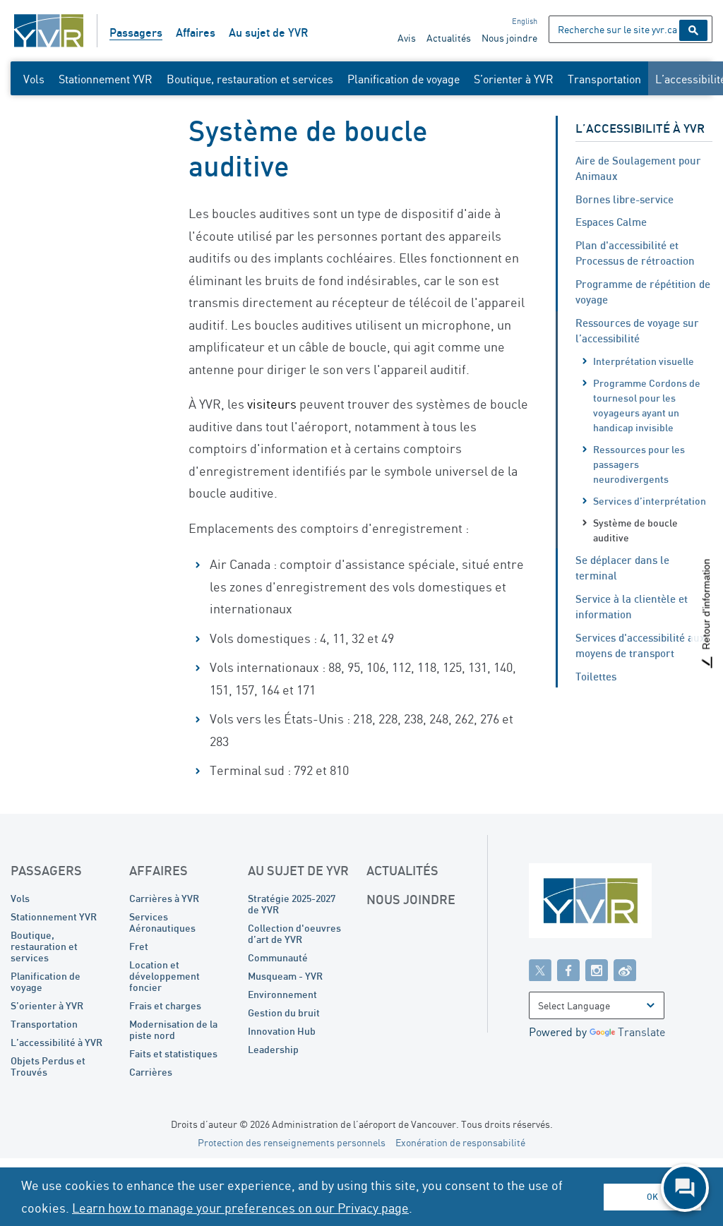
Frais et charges (165, 1005)
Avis (407, 38)
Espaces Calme (611, 221)
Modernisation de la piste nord (173, 1029)
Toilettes (595, 676)
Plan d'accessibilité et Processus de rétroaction (635, 253)
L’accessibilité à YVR (640, 128)
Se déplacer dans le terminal (622, 567)
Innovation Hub (282, 1031)
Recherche (693, 30)
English (524, 21)
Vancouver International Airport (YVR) (48, 30)
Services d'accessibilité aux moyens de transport (640, 645)
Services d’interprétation (649, 501)
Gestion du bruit (284, 1012)
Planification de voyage (403, 79)
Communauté (278, 957)
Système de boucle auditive (635, 530)
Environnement (282, 994)
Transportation (604, 79)
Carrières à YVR (164, 898)
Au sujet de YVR (268, 32)
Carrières (150, 1072)
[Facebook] (568, 969)
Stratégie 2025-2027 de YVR (291, 903)
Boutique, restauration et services (250, 79)
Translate (641, 1032)
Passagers (135, 32)
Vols (33, 79)
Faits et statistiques (173, 1053)
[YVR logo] (620, 903)
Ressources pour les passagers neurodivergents (639, 464)
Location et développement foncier (164, 975)
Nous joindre (509, 38)
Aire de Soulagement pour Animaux (638, 168)
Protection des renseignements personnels (292, 1142)
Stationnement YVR (106, 79)
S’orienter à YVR (514, 79)
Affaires (195, 32)
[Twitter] (540, 969)
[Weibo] (625, 969)
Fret (138, 946)
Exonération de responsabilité (460, 1142)
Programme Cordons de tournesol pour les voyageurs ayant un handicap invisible (646, 405)
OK (652, 1196)
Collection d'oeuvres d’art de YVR (294, 933)
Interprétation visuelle (643, 361)
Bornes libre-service (624, 199)
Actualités (448, 38)
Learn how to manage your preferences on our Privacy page (240, 1207)
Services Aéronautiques (162, 922)
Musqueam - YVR (285, 976)
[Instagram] (596, 969)
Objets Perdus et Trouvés (48, 1066)
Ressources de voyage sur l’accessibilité (637, 330)
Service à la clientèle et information (631, 606)
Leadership (273, 1049)
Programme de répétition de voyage (642, 291)
